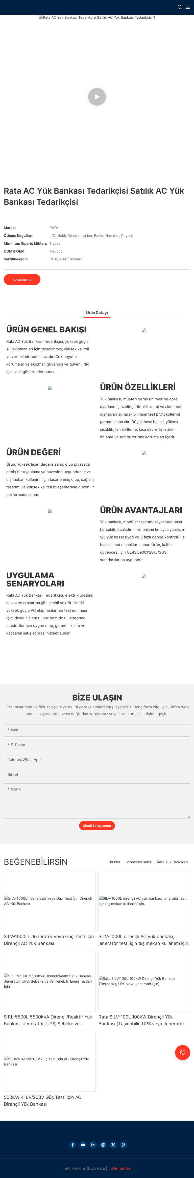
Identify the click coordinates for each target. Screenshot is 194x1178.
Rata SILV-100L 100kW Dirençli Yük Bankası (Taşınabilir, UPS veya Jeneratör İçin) (141, 1020)
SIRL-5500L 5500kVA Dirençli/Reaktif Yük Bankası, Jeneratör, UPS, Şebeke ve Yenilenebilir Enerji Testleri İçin (48, 1020)
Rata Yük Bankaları (172, 862)
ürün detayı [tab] (97, 312)
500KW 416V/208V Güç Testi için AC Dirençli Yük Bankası (42, 1101)
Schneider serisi (139, 862)
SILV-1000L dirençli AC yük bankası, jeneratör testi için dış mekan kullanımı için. (144, 940)
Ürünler (114, 862)
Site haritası (120, 1168)
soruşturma (22, 279)
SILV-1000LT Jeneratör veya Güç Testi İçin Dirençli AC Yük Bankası (49, 940)
